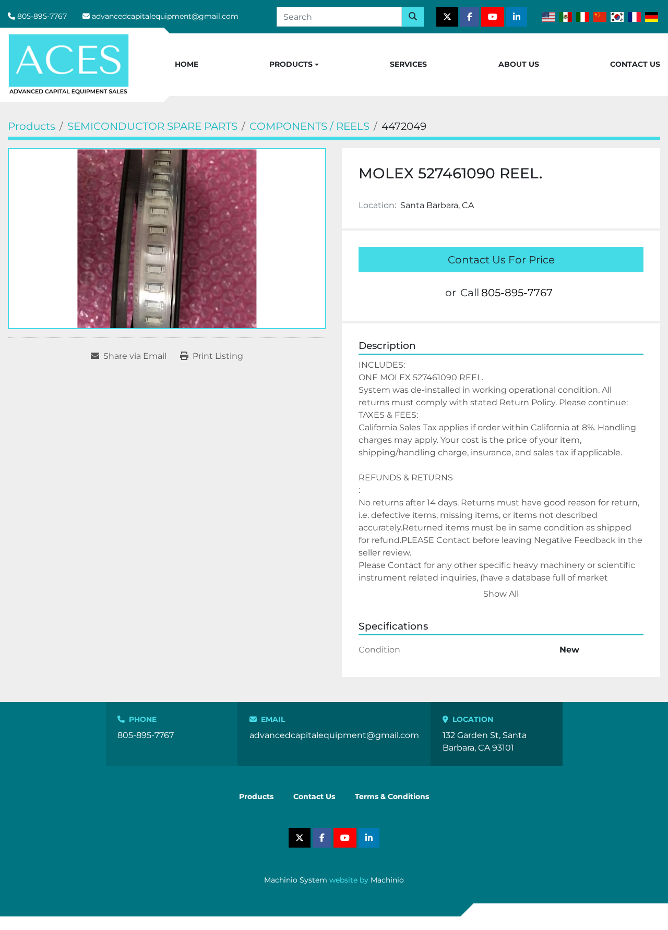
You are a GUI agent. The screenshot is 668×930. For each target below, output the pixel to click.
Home (186, 64)
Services (408, 64)
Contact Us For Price (501, 259)
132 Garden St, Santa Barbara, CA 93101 (485, 741)
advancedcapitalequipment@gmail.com (165, 16)
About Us (518, 64)
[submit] (413, 17)
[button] (294, 64)
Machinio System (295, 880)
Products (291, 64)
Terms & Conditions (392, 796)
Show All (501, 594)
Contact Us (635, 64)
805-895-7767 (42, 16)
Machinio (387, 880)
